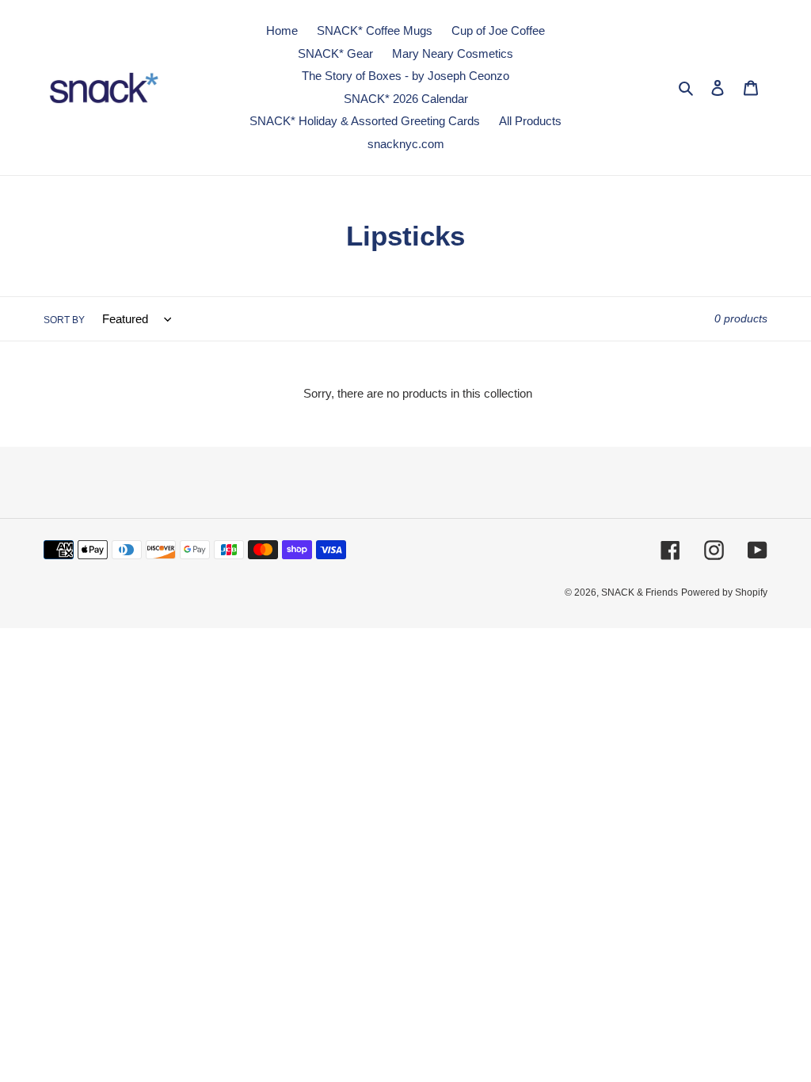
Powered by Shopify (724, 592)
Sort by (64, 320)
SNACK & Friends (639, 592)
